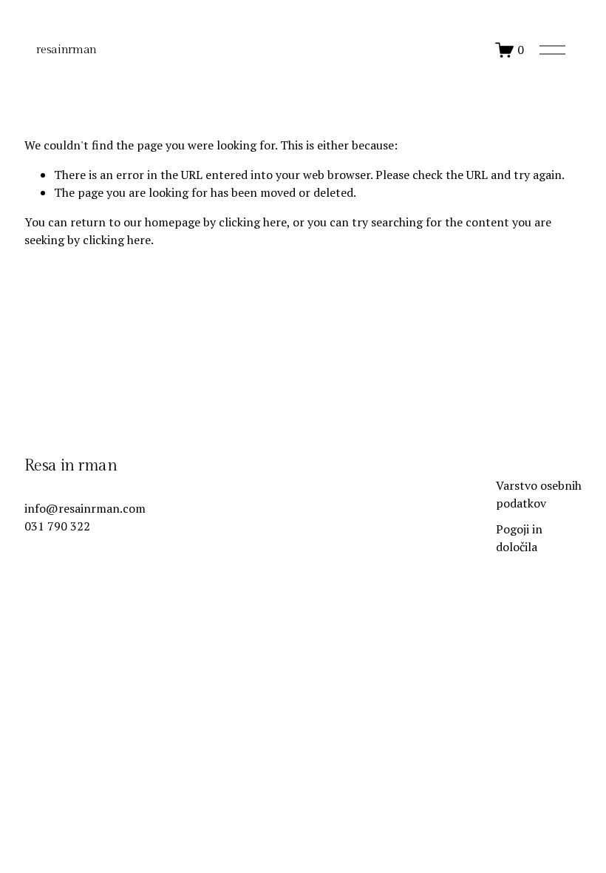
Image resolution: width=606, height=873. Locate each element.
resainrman (66, 50)
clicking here (253, 222)
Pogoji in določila (519, 538)
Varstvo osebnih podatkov (539, 494)
